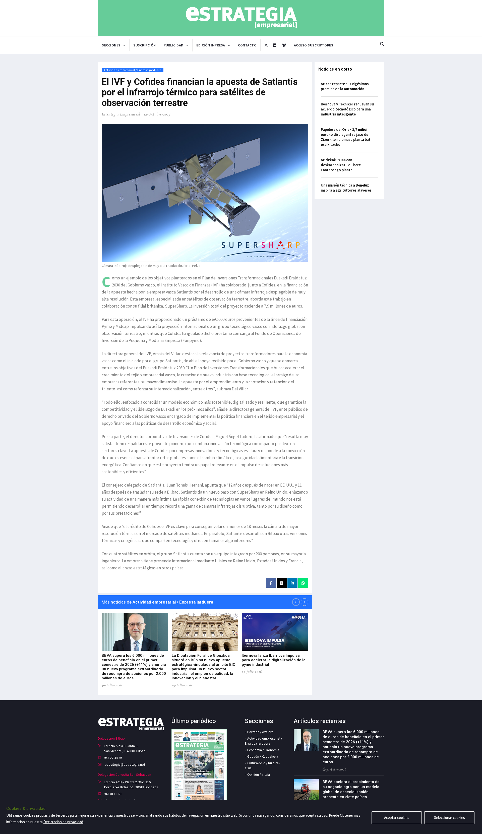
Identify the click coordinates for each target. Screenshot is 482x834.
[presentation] (296, 602)
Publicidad (174, 45)
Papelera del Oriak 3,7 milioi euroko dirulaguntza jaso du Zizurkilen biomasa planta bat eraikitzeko (346, 137)
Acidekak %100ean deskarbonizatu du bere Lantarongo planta (341, 164)
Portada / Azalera (260, 732)
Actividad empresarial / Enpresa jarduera (132, 70)
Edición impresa (210, 45)
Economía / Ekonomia (263, 750)
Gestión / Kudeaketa (262, 756)
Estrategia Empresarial (121, 114)
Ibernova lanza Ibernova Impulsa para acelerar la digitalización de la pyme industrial (274, 660)
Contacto (247, 45)
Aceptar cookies (396, 817)
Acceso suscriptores (313, 45)
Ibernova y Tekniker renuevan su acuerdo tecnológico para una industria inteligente (347, 109)
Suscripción (144, 45)
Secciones (111, 45)
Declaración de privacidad (63, 821)
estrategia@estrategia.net (124, 764)
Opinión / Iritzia (258, 774)
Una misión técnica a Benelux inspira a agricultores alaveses (346, 188)
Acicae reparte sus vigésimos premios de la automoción (345, 86)
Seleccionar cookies (449, 817)
